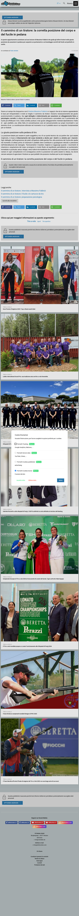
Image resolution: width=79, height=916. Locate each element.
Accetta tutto (21, 480)
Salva (60, 480)
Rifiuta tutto (32, 480)
